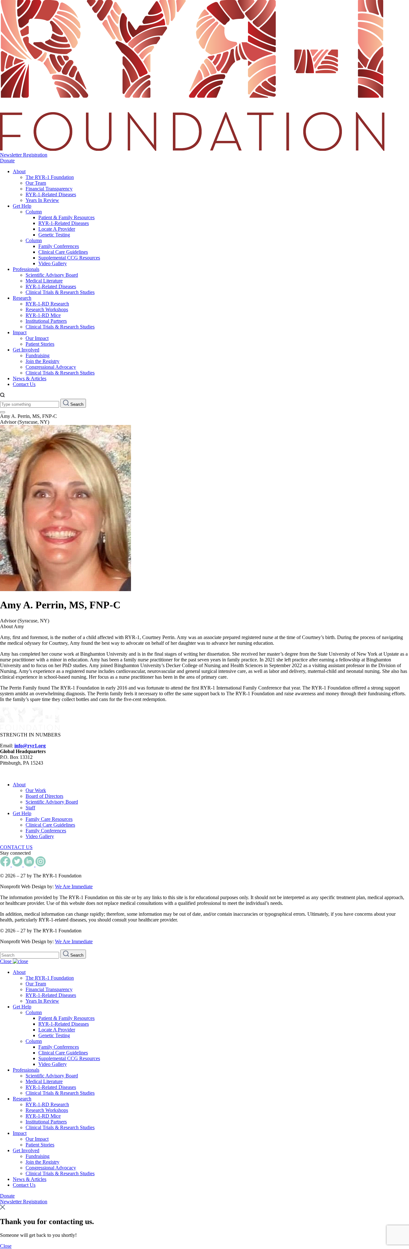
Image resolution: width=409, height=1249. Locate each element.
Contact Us (24, 384)
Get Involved (26, 349)
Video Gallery (52, 263)
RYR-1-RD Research (47, 303)
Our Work (36, 790)
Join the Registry (42, 361)
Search (76, 404)
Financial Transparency (49, 188)
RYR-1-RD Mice (43, 315)
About (19, 171)
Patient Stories (40, 344)
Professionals (26, 269)
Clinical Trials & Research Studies (60, 292)
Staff (30, 807)
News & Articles (29, 378)
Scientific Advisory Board (52, 275)
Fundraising (38, 355)
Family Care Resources (49, 819)
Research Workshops (47, 309)
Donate (7, 160)
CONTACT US (16, 847)
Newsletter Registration (23, 155)
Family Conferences (58, 246)
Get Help (22, 206)
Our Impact (37, 338)
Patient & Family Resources (66, 217)
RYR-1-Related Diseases (51, 194)
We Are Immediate (74, 886)
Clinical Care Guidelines (63, 252)
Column (34, 211)
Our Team (36, 183)
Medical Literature (44, 280)
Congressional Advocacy (51, 367)
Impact (20, 332)
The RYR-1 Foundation (50, 177)
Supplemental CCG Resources (69, 257)
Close (6, 961)
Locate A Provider (56, 229)
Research (22, 298)
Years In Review (42, 200)
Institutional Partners (46, 321)
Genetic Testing (54, 234)
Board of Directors (44, 796)
